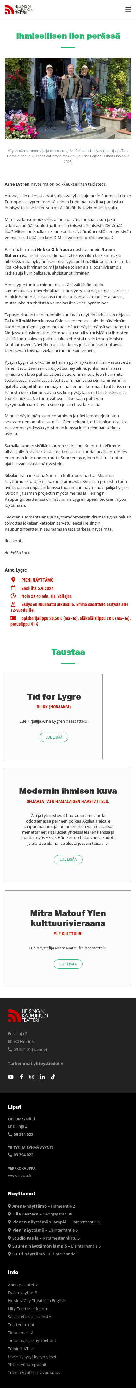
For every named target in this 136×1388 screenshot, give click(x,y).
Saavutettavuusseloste (29, 1317)
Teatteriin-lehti (21, 1324)
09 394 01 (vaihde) (30, 1049)
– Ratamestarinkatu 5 (46, 1238)
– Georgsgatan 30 (42, 1214)
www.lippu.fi (19, 1175)
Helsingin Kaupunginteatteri (19, 9)
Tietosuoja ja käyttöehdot (32, 1340)
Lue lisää (54, 737)
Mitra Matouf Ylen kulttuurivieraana (68, 918)
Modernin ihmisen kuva (68, 790)
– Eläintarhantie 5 (56, 1222)
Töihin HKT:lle (21, 1349)
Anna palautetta (23, 1284)
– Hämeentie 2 (43, 1206)
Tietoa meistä (20, 1332)
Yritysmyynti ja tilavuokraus (34, 1372)
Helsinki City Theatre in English (36, 1300)
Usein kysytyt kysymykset (32, 1356)
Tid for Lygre (54, 696)
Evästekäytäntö (22, 1292)
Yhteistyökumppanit (27, 1364)
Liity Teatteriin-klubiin (28, 1309)
